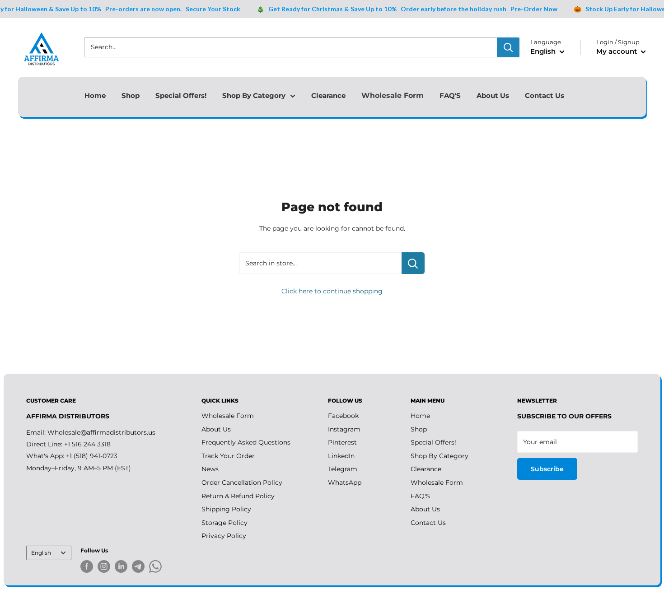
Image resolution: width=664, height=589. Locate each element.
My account (617, 51)
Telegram (342, 469)
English (41, 552)
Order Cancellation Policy (241, 482)
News (210, 469)
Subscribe (547, 469)
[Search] (508, 47)
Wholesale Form (392, 95)
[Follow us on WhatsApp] (155, 568)
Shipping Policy (226, 509)
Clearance (328, 95)
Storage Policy (224, 523)
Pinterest (342, 442)
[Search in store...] (413, 263)
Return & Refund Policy (238, 496)
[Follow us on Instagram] (104, 566)
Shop (131, 95)
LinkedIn (341, 456)
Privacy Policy (223, 536)
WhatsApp (344, 482)
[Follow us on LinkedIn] (121, 566)
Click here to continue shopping (332, 291)
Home (95, 95)
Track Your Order (228, 456)
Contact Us (544, 95)
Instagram (344, 429)
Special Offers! (180, 95)
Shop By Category (253, 95)
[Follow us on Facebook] (86, 566)
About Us (493, 95)
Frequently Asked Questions (245, 442)
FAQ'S (450, 95)
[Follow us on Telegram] (138, 568)
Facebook (343, 416)
